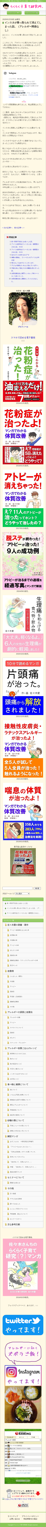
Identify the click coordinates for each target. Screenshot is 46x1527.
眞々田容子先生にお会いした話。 (22, 241)
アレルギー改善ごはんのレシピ (22, 1048)
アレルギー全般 (15, 1017)
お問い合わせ (15, 1519)
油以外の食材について (17, 1115)
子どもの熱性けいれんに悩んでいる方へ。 (25, 265)
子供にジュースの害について (19, 1126)
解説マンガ (12, 1136)
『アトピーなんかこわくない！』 (21, 1147)
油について (13, 1089)
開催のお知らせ (15, 1183)
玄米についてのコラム (17, 1157)
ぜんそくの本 (14, 950)
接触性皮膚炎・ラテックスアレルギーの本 (24, 960)
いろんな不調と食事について (19, 1095)
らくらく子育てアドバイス (19, 1209)
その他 (12, 1007)
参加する (38, 1476)
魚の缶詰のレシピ (16, 1064)
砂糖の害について (15, 1120)
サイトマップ (13, 1516)
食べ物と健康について (17, 1084)
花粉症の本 (13, 955)
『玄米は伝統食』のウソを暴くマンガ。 (23, 1152)
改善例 (10, 971)
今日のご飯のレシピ (16, 1069)
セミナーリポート (16, 1219)
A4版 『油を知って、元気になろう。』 (23, 1167)
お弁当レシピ (14, 1079)
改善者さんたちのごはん (18, 1053)
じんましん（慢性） (16, 976)
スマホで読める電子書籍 (23, 337)
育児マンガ (13, 965)
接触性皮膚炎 (14, 1001)
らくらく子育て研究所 (21, 1525)
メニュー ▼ (14, 13)
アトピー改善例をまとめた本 (19, 930)
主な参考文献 (13, 1224)
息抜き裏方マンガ (16, 1172)
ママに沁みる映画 (16, 1199)
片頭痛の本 (13, 940)
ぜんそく (13, 1038)
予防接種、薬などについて (19, 1214)
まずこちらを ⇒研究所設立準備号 (21, 1141)
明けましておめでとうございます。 (23, 263)
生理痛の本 (13, 935)
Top (43, 1523)
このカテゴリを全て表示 (23, 1473)
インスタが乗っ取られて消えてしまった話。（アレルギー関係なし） (25, 908)
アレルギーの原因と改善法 (20, 1012)
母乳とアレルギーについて (19, 1105)
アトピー (13, 986)
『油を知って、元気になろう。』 (21, 1162)
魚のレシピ (13, 1059)
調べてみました (15, 1204)
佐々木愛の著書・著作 (17, 925)
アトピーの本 (14, 945)
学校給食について (16, 1110)
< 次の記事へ (7, 228)
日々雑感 (13, 1193)
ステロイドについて (16, 1027)
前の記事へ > (19, 228)
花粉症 (12, 991)
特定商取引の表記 (30, 1519)
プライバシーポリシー (30, 1516)
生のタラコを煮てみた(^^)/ (20, 255)
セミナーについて (15, 1177)
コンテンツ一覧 (32, 13)
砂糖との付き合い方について (19, 1131)
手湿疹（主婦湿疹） (16, 996)
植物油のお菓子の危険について (20, 1100)
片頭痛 (12, 981)
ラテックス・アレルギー (18, 1043)
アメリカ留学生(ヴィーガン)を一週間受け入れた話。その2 (25, 913)
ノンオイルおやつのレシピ (19, 1074)
